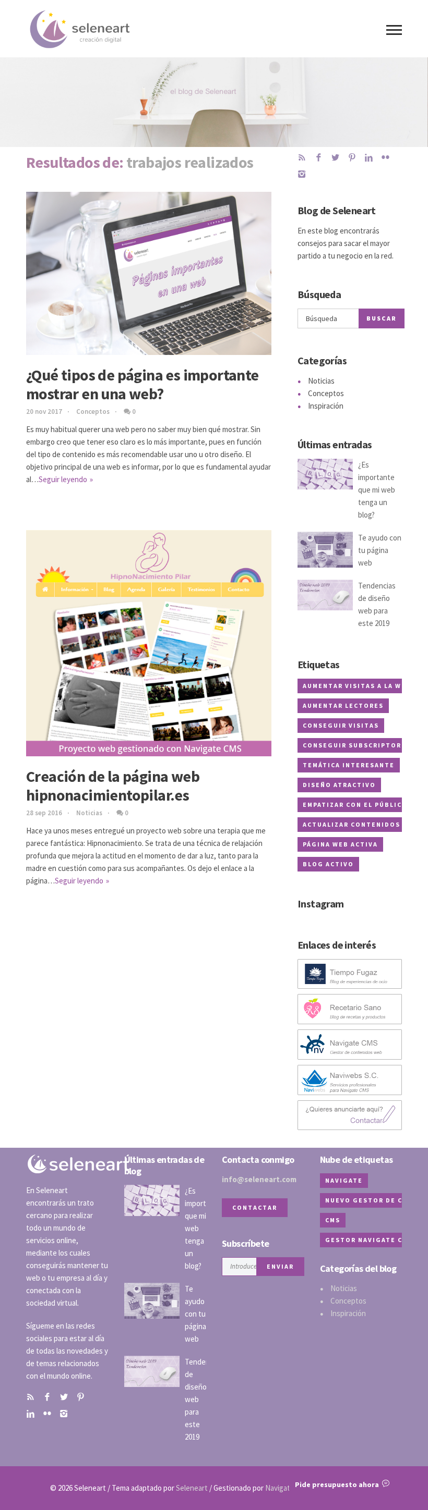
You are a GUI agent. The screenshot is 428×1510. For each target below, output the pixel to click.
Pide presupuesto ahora (338, 1484)
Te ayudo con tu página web (379, 550)
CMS (332, 1220)
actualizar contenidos (351, 824)
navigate (344, 1180)
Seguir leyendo (63, 479)
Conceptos (93, 411)
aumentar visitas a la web (357, 686)
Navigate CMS (288, 1488)
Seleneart (192, 1488)
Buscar (381, 318)
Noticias (89, 812)
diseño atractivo (339, 785)
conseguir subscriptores (357, 745)
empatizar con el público (355, 804)
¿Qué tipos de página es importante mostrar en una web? (142, 384)
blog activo (328, 864)
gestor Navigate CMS (369, 1240)
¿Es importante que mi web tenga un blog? (376, 490)
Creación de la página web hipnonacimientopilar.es (112, 785)
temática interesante (349, 765)
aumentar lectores (343, 705)
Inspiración (325, 406)
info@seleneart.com (259, 1179)
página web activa (340, 844)
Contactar (254, 1207)
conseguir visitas (341, 725)
